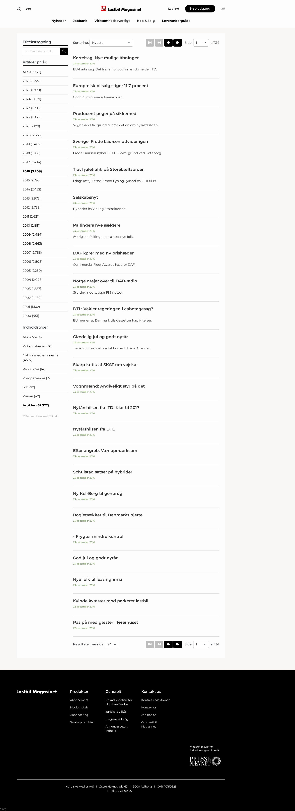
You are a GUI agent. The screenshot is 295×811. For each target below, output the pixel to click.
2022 (32, 117)
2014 (32, 189)
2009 (32, 234)
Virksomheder (37, 346)
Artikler (36, 405)
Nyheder (59, 21)
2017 (32, 162)
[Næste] (168, 43)
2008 (32, 243)
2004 (33, 280)
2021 (31, 126)
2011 (31, 216)
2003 (32, 289)
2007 (32, 252)
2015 (32, 180)
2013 (32, 198)
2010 (31, 225)
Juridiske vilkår (116, 711)
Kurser (31, 396)
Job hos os (148, 715)
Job (29, 387)
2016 (32, 171)
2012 (32, 207)
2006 (32, 262)
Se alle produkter (82, 722)
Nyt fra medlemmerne (41, 357)
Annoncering (79, 715)
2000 (31, 316)
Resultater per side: (89, 644)
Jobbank (80, 21)
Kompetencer (36, 378)
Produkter (34, 369)
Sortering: (81, 43)
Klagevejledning (117, 719)
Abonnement (79, 700)
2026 (32, 81)
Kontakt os (149, 707)
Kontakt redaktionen (155, 700)
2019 (32, 144)
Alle (32, 72)
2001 (31, 307)
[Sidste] (177, 43)
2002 (32, 298)
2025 (32, 90)
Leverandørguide (176, 21)
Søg (28, 8)
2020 (32, 135)
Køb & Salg (146, 21)
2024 (32, 99)
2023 (32, 108)
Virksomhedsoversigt (112, 21)
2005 (32, 271)
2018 (31, 153)
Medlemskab (79, 707)
